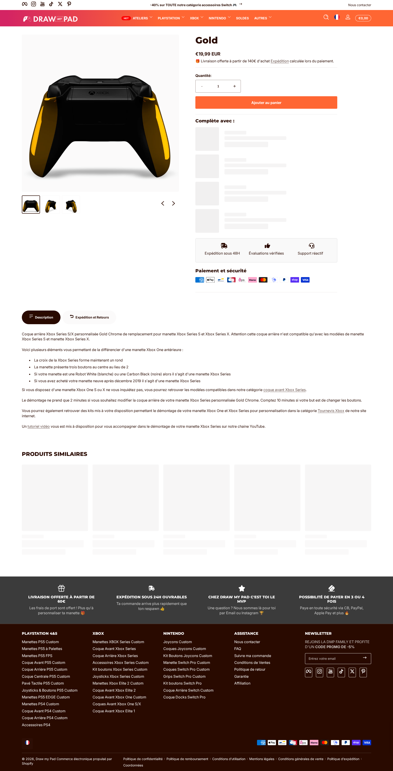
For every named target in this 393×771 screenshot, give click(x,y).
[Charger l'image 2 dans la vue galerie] (51, 204)
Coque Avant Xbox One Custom (119, 697)
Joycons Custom (177, 642)
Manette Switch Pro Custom (186, 662)
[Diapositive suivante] (173, 204)
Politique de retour (249, 669)
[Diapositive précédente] (162, 204)
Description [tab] (44, 317)
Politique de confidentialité (143, 759)
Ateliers (140, 18)
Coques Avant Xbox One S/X (117, 704)
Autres (260, 18)
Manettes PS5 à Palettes (42, 648)
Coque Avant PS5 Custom (43, 662)
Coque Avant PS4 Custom (44, 711)
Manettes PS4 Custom (40, 704)
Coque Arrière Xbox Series (115, 655)
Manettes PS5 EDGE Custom (46, 697)
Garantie (241, 676)
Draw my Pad (46, 759)
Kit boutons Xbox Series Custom (120, 669)
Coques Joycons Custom (184, 648)
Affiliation (242, 683)
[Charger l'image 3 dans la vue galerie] (71, 204)
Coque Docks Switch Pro (184, 697)
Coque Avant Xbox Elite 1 (114, 711)
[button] (326, 18)
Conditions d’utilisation (228, 759)
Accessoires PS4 (36, 725)
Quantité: (203, 75)
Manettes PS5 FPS (37, 655)
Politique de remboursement (187, 759)
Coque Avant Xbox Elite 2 (114, 690)
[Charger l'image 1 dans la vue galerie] (31, 204)
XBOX (194, 18)
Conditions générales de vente (300, 759)
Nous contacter (359, 5)
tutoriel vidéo (39, 426)
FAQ (237, 648)
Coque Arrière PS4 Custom (45, 717)
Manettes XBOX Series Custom (118, 642)
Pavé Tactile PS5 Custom (43, 683)
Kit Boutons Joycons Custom (187, 655)
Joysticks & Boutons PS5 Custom (50, 690)
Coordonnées (133, 765)
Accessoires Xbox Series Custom (121, 662)
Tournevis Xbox (331, 410)
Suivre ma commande (252, 655)
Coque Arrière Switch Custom (188, 690)
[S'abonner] (364, 658)
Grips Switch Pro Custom (184, 676)
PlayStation (169, 18)
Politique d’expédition (343, 759)
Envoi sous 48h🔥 (202, 5)
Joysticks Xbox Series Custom (118, 676)
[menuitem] (55, 641)
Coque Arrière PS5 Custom (44, 669)
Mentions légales (261, 759)
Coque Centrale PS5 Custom (46, 676)
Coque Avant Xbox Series (114, 648)
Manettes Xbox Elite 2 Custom (118, 683)
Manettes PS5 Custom (40, 642)
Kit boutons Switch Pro (182, 683)
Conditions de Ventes (252, 662)
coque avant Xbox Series (284, 389)
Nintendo (217, 18)
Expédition (280, 61)
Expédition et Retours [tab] (92, 317)
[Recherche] (326, 18)
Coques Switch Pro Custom (186, 669)
